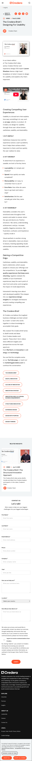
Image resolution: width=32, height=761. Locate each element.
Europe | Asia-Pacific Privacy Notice (10, 731)
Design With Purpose (12, 415)
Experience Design (11, 409)
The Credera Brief (10, 373)
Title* (3, 569)
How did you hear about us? (9, 608)
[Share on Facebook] (23, 14)
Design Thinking (10, 421)
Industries (3, 697)
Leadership (4, 714)
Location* (4, 598)
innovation (20, 350)
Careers (3, 718)
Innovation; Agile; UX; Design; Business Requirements (14, 397)
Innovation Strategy (12, 390)
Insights (3, 705)
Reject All (7, 758)
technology (15, 353)
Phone (3, 547)
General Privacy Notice (8, 748)
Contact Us (4, 722)
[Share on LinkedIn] (16, 14)
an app (7, 122)
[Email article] (27, 14)
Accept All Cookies (20, 758)
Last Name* (5, 526)
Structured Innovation (12, 404)
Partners (3, 701)
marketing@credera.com (14, 363)
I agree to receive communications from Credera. (18, 640)
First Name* (5, 515)
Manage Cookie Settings (10, 753)
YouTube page (13, 360)
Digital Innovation (11, 378)
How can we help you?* (8, 580)
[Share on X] (19, 14)
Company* (5, 558)
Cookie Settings (5, 735)
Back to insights (7, 14)
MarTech (10, 350)
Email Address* (6, 536)
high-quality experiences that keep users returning (16, 273)
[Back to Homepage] (16, 3)
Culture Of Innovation (12, 384)
